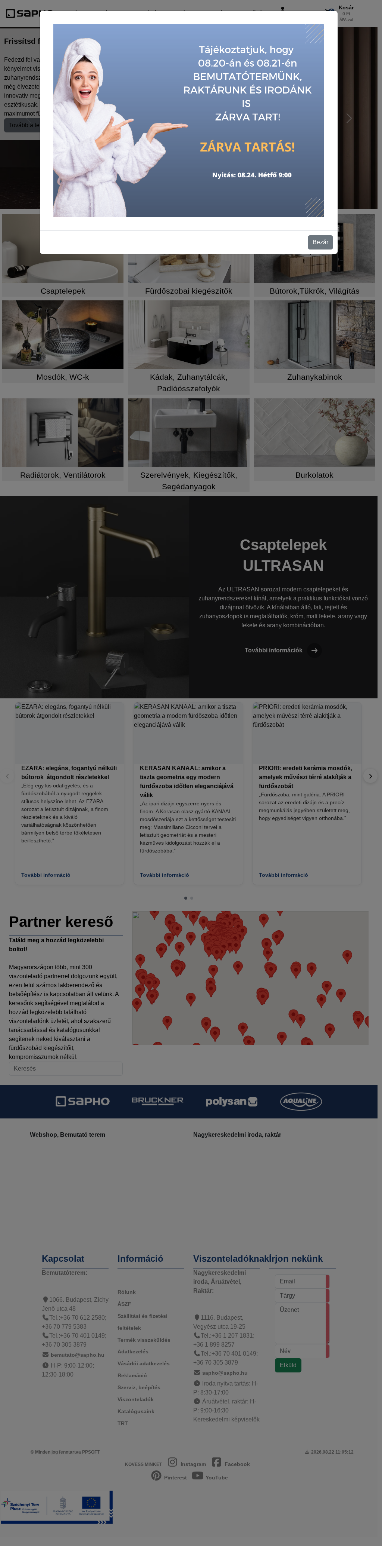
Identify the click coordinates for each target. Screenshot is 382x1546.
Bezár (320, 242)
